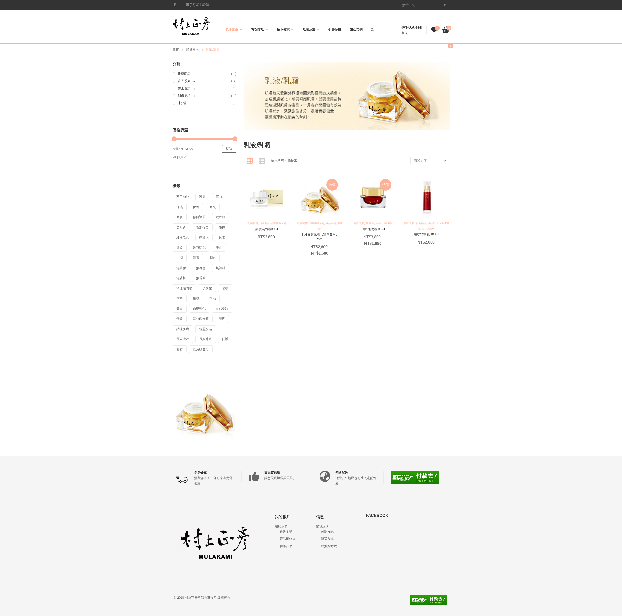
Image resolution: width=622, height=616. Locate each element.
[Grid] (250, 161)
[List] (262, 161)
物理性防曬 (184, 288)
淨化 (219, 247)
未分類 (182, 103)
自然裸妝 (222, 308)
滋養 (196, 258)
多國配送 (341, 472)
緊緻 (212, 298)
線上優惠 (283, 30)
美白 (179, 308)
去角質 (181, 227)
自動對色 (199, 308)
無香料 (181, 278)
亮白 (219, 197)
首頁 (176, 50)
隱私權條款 (287, 539)
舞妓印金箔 (201, 319)
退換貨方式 (329, 546)
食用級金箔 (201, 349)
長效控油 (182, 339)
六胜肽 (220, 217)
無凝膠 (181, 268)
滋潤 (179, 258)
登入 (404, 33)
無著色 (201, 268)
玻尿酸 (207, 288)
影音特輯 (334, 30)
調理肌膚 (182, 329)
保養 (196, 207)
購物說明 (322, 526)
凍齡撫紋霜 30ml (373, 229)
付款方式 (327, 531)
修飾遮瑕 (199, 217)
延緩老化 (182, 237)
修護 (179, 217)
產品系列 (184, 81)
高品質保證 (272, 472)
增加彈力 (202, 227)
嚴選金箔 (286, 531)
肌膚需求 (231, 30)
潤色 (212, 258)
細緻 (196, 298)
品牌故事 (309, 30)
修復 (212, 207)
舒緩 (179, 319)
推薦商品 (184, 74)
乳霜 (202, 197)
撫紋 (179, 247)
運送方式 (327, 539)
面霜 (179, 349)
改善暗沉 (199, 247)
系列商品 (257, 30)
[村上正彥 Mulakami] (191, 25)
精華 (179, 298)
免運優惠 (200, 472)
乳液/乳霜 (252, 223)
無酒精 (220, 268)
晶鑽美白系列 (278, 223)
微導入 (204, 237)
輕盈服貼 (205, 329)
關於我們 (281, 526)
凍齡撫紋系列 (317, 223)
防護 (225, 339)
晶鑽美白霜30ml (266, 229)
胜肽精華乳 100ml (426, 234)
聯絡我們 (356, 30)
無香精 (201, 278)
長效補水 (205, 339)
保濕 (179, 207)
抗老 (222, 237)
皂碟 (225, 288)
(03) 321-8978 (199, 5)
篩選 (229, 148)
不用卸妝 (182, 197)
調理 (222, 319)
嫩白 (222, 227)
